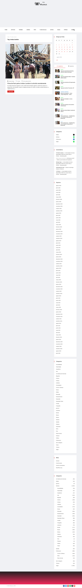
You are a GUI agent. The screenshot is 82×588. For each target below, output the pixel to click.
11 (61, 47)
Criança (57, 380)
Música (57, 417)
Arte (62, 114)
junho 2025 (58, 217)
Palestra (57, 424)
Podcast (57, 435)
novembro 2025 (59, 206)
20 (67, 49)
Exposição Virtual (59, 401)
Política (57, 438)
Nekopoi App (58, 162)
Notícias (57, 137)
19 (64, 49)
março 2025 (58, 224)
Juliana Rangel (11, 81)
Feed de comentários (60, 465)
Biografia (58, 376)
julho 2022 (58, 298)
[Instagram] (72, 586)
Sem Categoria (59, 442)
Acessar (57, 460)
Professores (58, 139)
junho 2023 (58, 272)
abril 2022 (58, 305)
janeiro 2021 (58, 339)
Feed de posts (59, 463)
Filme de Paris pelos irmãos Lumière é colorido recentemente (26, 83)
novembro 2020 (59, 344)
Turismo (21, 29)
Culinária (58, 382)
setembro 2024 (59, 238)
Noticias (13, 29)
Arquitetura (58, 369)
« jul (57, 60)
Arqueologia (58, 366)
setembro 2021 (59, 321)
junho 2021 (58, 327)
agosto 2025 (58, 213)
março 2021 (58, 334)
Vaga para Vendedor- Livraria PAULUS (66, 99)
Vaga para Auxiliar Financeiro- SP (67, 88)
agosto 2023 (58, 268)
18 (61, 49)
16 (56, 49)
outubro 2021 (58, 318)
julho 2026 (58, 187)
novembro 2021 (59, 316)
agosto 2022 (58, 295)
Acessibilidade (59, 364)
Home (6, 29)
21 (69, 49)
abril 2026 (58, 194)
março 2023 (58, 279)
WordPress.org (59, 467)
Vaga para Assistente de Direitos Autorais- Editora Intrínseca (67, 71)
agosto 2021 (58, 323)
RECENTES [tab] (72, 66)
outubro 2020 (58, 346)
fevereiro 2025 (59, 226)
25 (61, 51)
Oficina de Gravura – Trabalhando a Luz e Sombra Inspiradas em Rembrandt (68, 117)
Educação (58, 394)
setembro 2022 (59, 293)
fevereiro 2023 (59, 282)
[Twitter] (66, 586)
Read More (11, 91)
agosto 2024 (58, 240)
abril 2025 (58, 222)
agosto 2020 (58, 350)
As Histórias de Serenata (61, 373)
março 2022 (58, 307)
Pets (57, 431)
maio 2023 (58, 275)
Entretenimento (59, 396)
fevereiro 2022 (59, 309)
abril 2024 (58, 249)
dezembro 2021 (59, 314)
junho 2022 (58, 300)
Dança (57, 389)
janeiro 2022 (58, 311)
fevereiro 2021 (59, 337)
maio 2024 (58, 247)
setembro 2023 (59, 265)
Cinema (18, 81)
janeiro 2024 (58, 256)
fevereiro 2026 (59, 199)
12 (64, 47)
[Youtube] (68, 586)
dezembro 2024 (59, 231)
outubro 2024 (58, 236)
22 (72, 49)
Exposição (58, 399)
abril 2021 (58, 332)
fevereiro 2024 (59, 254)
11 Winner (58, 171)
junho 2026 (58, 190)
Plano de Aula (43, 29)
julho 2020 (58, 353)
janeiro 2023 (58, 284)
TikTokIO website (59, 152)
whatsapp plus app (60, 167)
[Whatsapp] (70, 586)
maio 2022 (58, 302)
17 (59, 49)
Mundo (57, 412)
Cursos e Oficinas (64, 91)
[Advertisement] (41, 17)
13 (67, 47)
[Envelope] (74, 586)
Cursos (28, 29)
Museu (57, 415)
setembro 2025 (59, 210)
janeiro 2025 (58, 229)
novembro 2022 (59, 288)
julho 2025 (58, 215)
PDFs (35, 29)
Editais (51, 29)
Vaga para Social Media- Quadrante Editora (68, 111)
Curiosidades (58, 385)
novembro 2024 (59, 233)
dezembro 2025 (59, 203)
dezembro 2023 (59, 259)
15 (72, 47)
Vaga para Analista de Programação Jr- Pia (68, 83)
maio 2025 (58, 220)
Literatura (58, 410)
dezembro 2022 (59, 286)
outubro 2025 (58, 208)
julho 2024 (58, 242)
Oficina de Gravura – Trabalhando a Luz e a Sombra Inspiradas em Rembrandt (68, 124)
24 (59, 51)
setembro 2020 (59, 348)
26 (64, 51)
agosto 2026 (58, 185)
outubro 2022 (58, 291)
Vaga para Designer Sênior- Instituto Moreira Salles (68, 77)
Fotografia (58, 405)
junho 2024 (58, 245)
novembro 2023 (59, 261)
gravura (57, 408)
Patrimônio (58, 426)
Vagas (58, 29)
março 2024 (58, 252)
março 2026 (58, 197)
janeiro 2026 (58, 201)
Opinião (57, 421)
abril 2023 (58, 277)
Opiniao (66, 29)
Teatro (57, 444)
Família (57, 403)
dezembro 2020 (59, 341)
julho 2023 (58, 270)
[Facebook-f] (64, 586)
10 (59, 47)
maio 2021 (58, 330)
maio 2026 (58, 192)
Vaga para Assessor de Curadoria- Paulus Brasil (67, 105)
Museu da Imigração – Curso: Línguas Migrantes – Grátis (66, 94)
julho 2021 (58, 325)
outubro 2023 (58, 263)
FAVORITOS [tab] (60, 66)
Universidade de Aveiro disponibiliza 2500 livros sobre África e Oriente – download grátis (65, 154)
